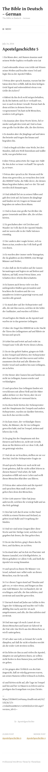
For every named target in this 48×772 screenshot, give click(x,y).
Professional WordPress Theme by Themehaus (21, 762)
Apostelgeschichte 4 (36, 738)
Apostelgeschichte (26, 721)
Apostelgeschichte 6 (11, 738)
